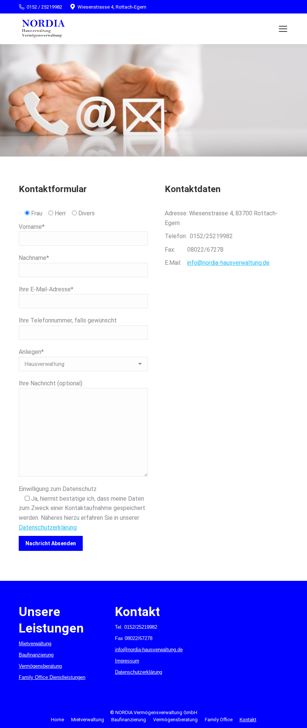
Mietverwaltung (35, 643)
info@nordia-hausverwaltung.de (228, 262)
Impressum (127, 661)
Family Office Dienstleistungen (52, 677)
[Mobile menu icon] (283, 29)
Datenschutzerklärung (48, 527)
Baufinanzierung (36, 655)
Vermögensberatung (40, 666)
